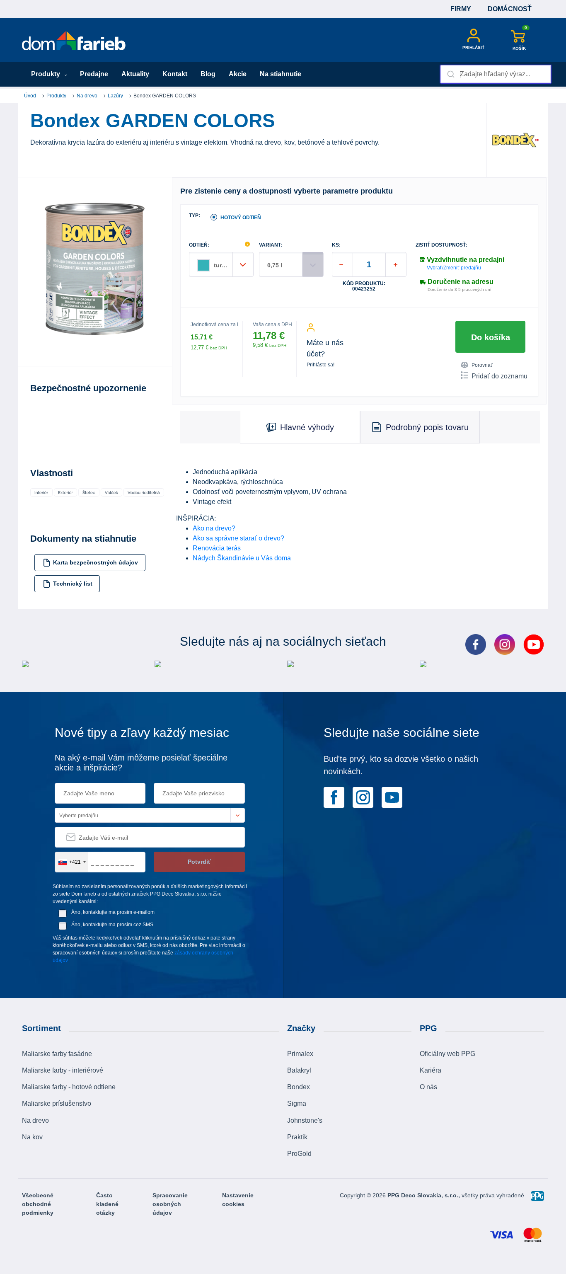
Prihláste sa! (320, 365)
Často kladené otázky (107, 1204)
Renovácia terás (217, 548)
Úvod (30, 96)
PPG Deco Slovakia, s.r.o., (424, 1195)
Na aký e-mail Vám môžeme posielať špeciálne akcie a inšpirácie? (141, 762)
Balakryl (299, 1070)
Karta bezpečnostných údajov (95, 562)
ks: (336, 245)
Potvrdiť (199, 861)
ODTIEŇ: (199, 245)
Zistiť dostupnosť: (441, 245)
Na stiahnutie (280, 74)
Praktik (297, 1137)
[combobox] (495, 74)
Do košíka (490, 337)
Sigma (296, 1103)
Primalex (300, 1053)
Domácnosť (510, 8)
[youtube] (392, 796)
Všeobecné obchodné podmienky (37, 1204)
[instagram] (363, 796)
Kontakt (174, 74)
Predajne (94, 74)
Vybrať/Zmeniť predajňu (454, 268)
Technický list (72, 583)
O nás (428, 1086)
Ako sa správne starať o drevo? (238, 538)
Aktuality (135, 74)
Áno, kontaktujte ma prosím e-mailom (113, 912)
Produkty (46, 74)
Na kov (32, 1137)
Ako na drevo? (214, 528)
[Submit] (450, 74)
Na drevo (87, 96)
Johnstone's (304, 1120)
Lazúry (115, 96)
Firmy (460, 8)
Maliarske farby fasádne (57, 1053)
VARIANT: (270, 245)
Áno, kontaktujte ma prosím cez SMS (112, 925)
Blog (208, 74)
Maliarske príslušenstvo (56, 1103)
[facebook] (334, 796)
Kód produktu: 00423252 (364, 286)
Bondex (298, 1086)
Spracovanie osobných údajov (170, 1204)
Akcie (238, 74)
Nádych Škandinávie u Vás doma (242, 558)
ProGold (299, 1153)
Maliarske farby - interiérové (62, 1070)
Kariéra (430, 1070)
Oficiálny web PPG (447, 1053)
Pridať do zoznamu (499, 376)
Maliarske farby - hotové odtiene (69, 1086)
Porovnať (482, 365)
